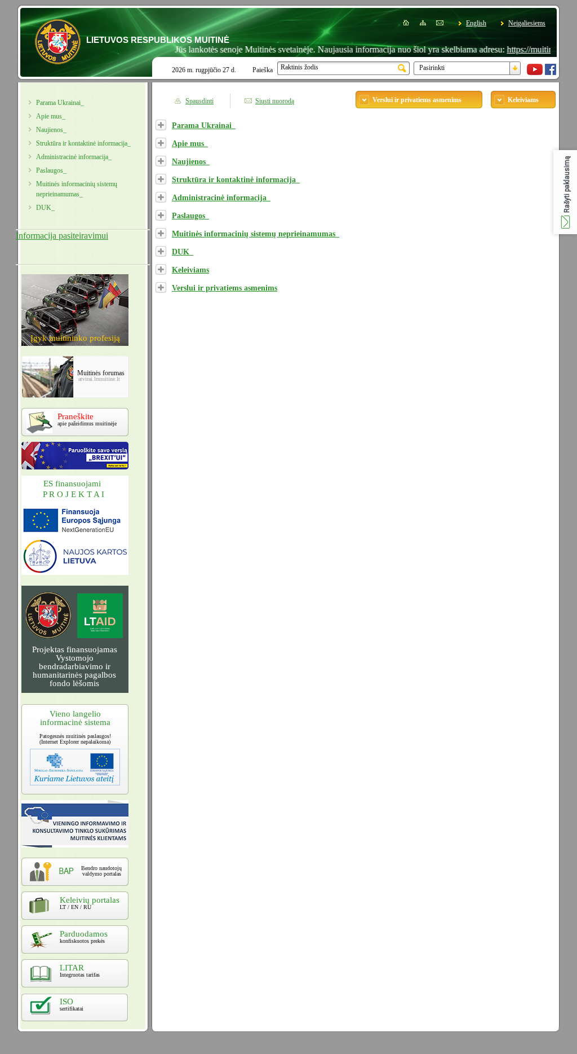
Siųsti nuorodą (274, 101)
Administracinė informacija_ (74, 157)
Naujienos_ (51, 130)
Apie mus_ (50, 116)
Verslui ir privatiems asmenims (224, 287)
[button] (565, 192)
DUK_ (45, 208)
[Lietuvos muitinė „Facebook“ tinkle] (550, 73)
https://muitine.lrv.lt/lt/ (529, 49)
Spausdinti (199, 101)
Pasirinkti (432, 68)
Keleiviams (190, 269)
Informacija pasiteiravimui (62, 235)
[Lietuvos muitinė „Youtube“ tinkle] (535, 73)
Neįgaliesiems (526, 23)
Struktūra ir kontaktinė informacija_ (236, 179)
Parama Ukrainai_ (60, 103)
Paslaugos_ (51, 170)
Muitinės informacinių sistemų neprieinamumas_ (255, 233)
